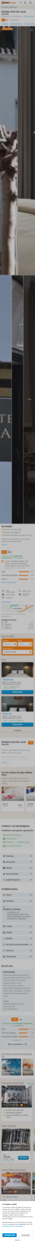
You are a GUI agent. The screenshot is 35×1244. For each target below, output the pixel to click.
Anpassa (17, 1240)
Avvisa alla (25, 1235)
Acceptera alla (9, 1235)
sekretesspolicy (7, 1226)
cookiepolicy (19, 1226)
